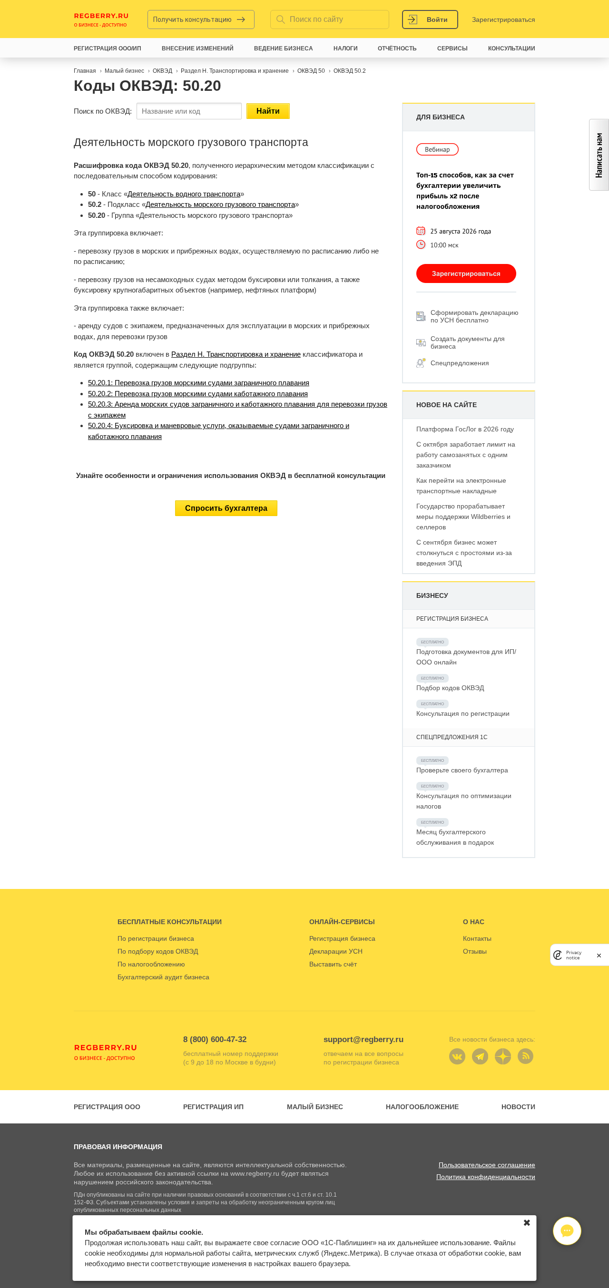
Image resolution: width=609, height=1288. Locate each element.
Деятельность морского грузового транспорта (220, 204)
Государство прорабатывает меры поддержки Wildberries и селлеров (463, 516)
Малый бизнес (315, 1107)
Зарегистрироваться (503, 19)
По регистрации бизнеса (156, 938)
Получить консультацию (192, 19)
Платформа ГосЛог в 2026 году (465, 429)
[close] (599, 955)
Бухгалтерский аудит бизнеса (163, 977)
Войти (437, 19)
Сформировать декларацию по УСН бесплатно (475, 316)
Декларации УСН (336, 951)
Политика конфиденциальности (485, 1177)
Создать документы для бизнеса (468, 342)
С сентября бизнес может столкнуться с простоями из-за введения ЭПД (464, 552)
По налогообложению (151, 964)
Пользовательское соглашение (487, 1165)
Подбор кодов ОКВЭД (450, 688)
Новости (518, 1107)
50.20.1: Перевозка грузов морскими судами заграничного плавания (198, 383)
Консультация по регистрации (463, 713)
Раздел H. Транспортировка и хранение (236, 354)
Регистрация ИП (213, 1107)
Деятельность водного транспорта (184, 194)
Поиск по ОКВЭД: (103, 111)
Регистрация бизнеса (342, 938)
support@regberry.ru (363, 1039)
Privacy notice (573, 955)
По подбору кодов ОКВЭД (158, 951)
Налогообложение (422, 1107)
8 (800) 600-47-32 (214, 1039)
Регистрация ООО (107, 1107)
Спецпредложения (460, 363)
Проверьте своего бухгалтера (462, 770)
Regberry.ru (101, 19)
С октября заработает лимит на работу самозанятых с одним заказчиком (465, 454)
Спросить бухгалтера (226, 508)
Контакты (477, 938)
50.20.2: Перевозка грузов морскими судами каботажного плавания (198, 394)
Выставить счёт (333, 964)
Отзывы (475, 951)
